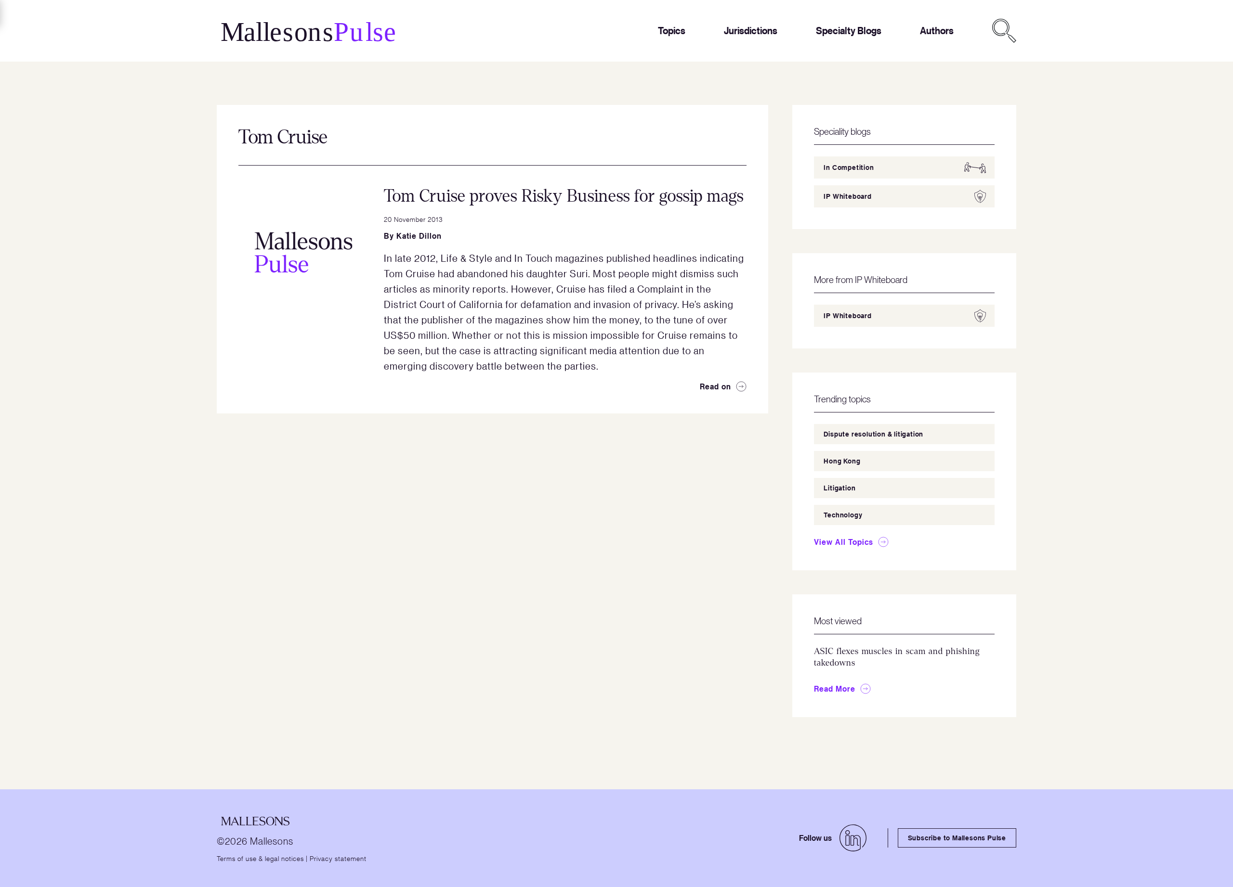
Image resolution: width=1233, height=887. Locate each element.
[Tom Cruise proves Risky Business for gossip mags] (303, 252)
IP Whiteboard (847, 196)
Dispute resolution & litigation (873, 433)
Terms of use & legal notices (260, 858)
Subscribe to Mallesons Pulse (957, 837)
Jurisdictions (750, 30)
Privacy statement (338, 858)
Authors (937, 30)
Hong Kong (842, 460)
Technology (843, 514)
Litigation (839, 487)
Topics (671, 30)
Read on (715, 386)
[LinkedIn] (852, 837)
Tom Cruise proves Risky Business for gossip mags (564, 196)
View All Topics (843, 542)
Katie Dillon (419, 236)
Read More (834, 688)
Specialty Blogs (848, 30)
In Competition (849, 167)
